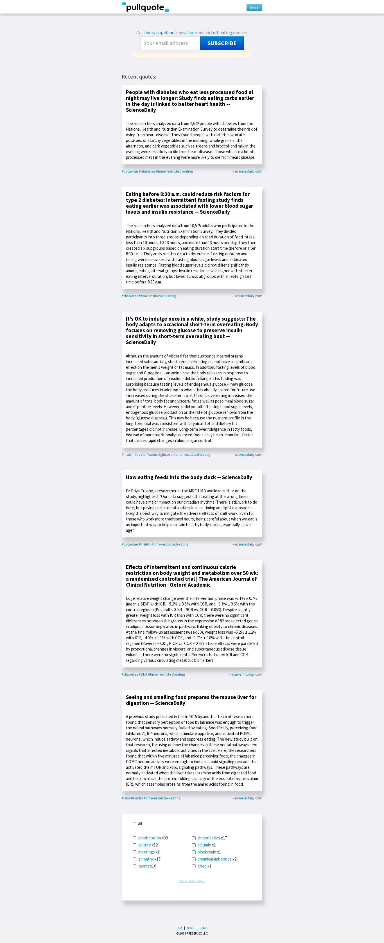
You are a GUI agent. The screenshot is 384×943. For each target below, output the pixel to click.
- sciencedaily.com (247, 171)
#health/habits (145, 454)
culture (144, 845)
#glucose (165, 454)
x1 (149, 852)
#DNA (143, 674)
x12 (148, 845)
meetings (146, 852)
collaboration (149, 838)
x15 (149, 859)
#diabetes (147, 171)
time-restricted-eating (210, 32)
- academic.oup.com (245, 674)
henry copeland (159, 32)
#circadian (130, 171)
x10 (147, 866)
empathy (146, 859)
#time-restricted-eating (174, 171)
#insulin (128, 454)
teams (143, 866)
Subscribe (222, 43)
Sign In (254, 7)
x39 (153, 838)
